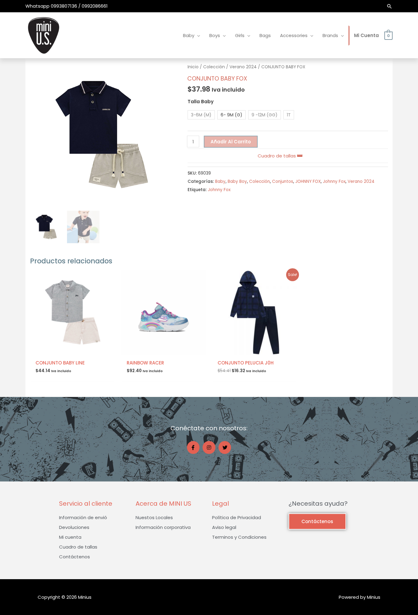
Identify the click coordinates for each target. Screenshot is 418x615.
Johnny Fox (334, 181)
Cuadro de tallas (277, 156)
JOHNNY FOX (308, 181)
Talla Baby (201, 101)
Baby (220, 181)
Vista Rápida (72, 350)
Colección (214, 67)
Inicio (193, 67)
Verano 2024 (243, 67)
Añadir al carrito (231, 141)
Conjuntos (282, 181)
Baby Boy (237, 181)
